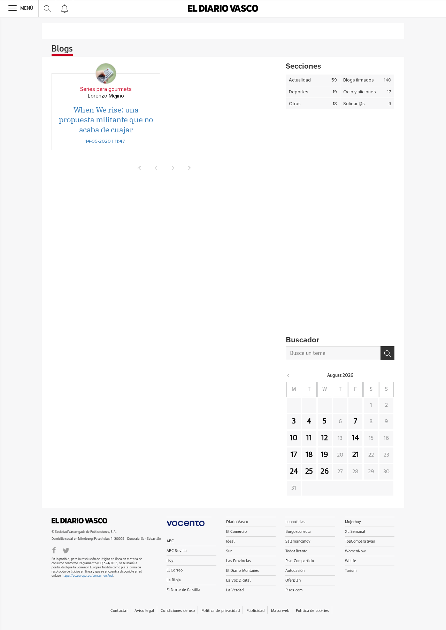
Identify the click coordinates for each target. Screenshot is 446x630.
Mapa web (280, 611)
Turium (351, 571)
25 (309, 471)
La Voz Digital (238, 580)
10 (294, 438)
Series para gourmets (106, 89)
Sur (229, 551)
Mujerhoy (353, 522)
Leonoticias (295, 522)
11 (309, 438)
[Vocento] (189, 521)
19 (324, 454)
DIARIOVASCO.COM (79, 520)
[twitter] (66, 550)
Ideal (230, 541)
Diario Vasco (237, 522)
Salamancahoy (297, 541)
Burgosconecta (298, 532)
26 (325, 471)
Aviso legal (144, 611)
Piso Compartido (299, 561)
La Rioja (174, 580)
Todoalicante (296, 551)
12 (324, 438)
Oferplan (293, 580)
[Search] (387, 353)
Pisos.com (293, 590)
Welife (350, 561)
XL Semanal (355, 532)
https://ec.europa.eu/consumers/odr (87, 575)
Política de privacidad (220, 611)
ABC (170, 541)
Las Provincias (238, 561)
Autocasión (295, 571)
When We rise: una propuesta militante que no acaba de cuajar (106, 119)
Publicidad (255, 611)
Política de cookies (312, 611)
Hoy (170, 560)
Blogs (62, 49)
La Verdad (235, 590)
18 (309, 454)
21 (355, 454)
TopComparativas (360, 541)
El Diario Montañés (242, 571)
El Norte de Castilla (183, 590)
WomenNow (355, 551)
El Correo (175, 570)
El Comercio (236, 532)
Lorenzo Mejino (106, 96)
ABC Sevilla (177, 551)
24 (294, 471)
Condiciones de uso (178, 611)
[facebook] (54, 550)
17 (294, 454)
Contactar (119, 611)
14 (355, 438)
